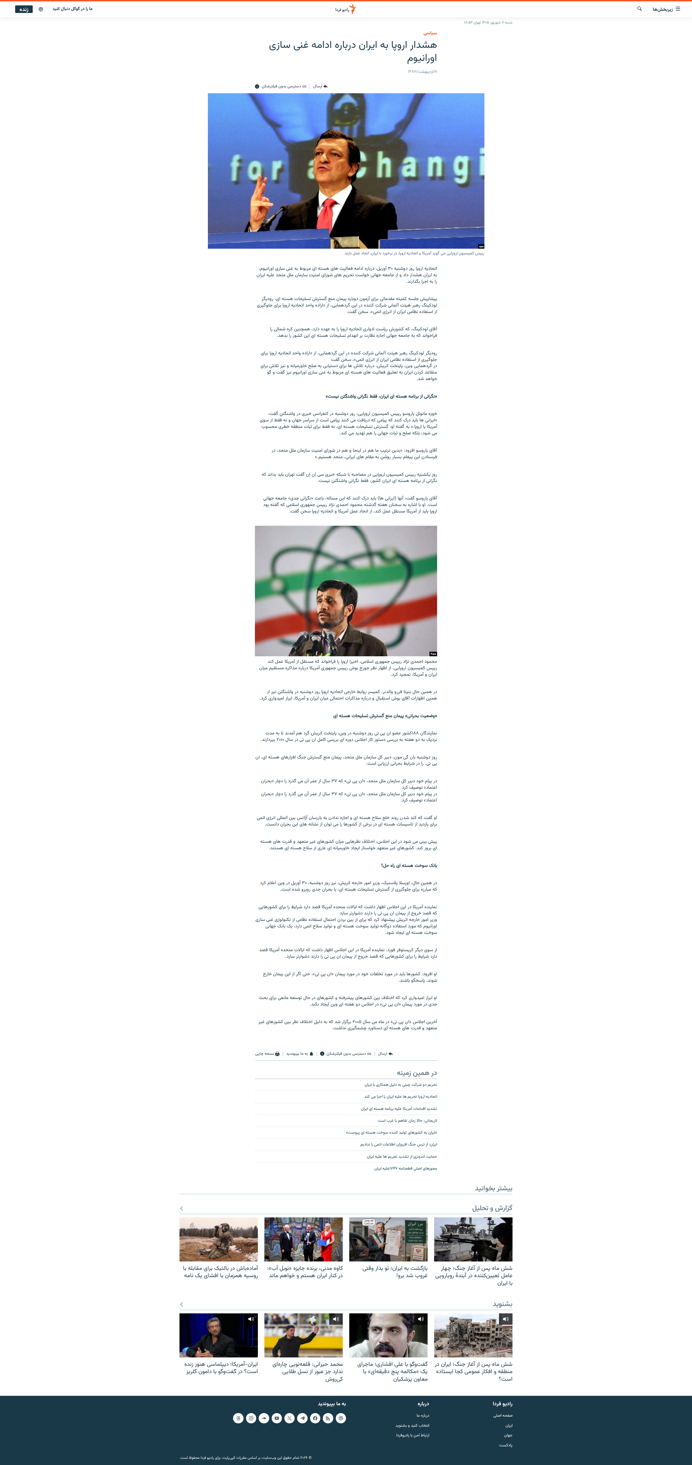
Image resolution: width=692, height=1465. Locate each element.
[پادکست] (41, 9)
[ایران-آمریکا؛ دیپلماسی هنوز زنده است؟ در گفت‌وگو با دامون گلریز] (218, 1335)
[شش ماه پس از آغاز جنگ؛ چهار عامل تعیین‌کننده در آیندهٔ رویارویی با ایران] (473, 1239)
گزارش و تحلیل (492, 1208)
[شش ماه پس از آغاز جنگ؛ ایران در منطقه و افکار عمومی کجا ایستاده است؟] (473, 1335)
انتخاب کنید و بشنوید (412, 1426)
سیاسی (430, 33)
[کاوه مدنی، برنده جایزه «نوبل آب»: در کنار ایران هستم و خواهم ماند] (303, 1239)
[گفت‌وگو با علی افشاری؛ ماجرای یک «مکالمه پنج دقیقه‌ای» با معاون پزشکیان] (388, 1335)
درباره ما (423, 1416)
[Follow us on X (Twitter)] (289, 1418)
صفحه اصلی (503, 1416)
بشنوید (503, 1304)
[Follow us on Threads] (238, 1418)
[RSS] (328, 1418)
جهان (508, 1436)
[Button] (320, 87)
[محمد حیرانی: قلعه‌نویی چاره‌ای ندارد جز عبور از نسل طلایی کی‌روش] (303, 1335)
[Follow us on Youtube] (277, 1418)
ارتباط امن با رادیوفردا (412, 1436)
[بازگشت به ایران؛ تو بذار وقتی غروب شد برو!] (388, 1239)
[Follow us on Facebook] (315, 1418)
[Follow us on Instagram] (251, 1418)
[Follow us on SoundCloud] (264, 1418)
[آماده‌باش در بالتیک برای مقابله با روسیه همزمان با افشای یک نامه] (218, 1239)
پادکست (506, 1446)
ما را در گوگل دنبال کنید (72, 9)
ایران (509, 1426)
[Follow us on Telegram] (302, 1418)
